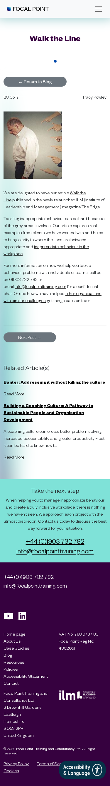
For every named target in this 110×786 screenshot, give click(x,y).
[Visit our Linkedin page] (24, 617)
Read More (14, 394)
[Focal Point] (28, 9)
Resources (14, 662)
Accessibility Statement (26, 676)
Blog (8, 655)
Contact (11, 683)
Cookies (11, 770)
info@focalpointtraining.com (40, 286)
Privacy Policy (16, 763)
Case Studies (16, 648)
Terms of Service (53, 763)
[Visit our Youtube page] (11, 617)
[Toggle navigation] (98, 9)
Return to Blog (35, 81)
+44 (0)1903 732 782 (55, 541)
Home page (14, 634)
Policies (11, 669)
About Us (12, 641)
